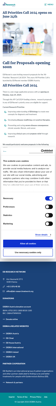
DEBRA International (15, 347)
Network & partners (14, 382)
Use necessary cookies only (28, 252)
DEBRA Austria (12, 333)
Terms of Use (22, 397)
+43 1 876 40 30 (13, 286)
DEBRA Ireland (12, 352)
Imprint (12, 397)
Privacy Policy (35, 397)
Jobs (45, 397)
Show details (41, 235)
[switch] (49, 207)
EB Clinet (10, 338)
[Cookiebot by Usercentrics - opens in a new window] (41, 151)
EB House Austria (13, 343)
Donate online (12, 319)
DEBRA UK (10, 356)
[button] (48, 4)
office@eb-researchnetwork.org (19, 291)
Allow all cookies (28, 243)
